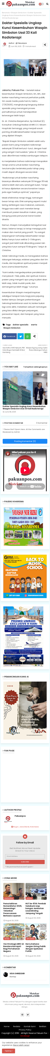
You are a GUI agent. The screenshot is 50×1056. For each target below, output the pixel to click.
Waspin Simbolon (18, 12)
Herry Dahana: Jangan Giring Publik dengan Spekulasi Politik (35, 947)
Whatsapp (27, 336)
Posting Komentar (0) (25, 441)
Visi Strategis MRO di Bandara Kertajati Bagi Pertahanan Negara (13, 947)
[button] (47, 4)
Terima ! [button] (8, 1051)
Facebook (11, 336)
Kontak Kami (29, 1026)
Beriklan (42, 1026)
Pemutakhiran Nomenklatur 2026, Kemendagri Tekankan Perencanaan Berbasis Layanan (12, 909)
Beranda (6, 12)
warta (34, 324)
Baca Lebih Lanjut (21, 1045)
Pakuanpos (20, 816)
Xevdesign (25, 1035)
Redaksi (16, 1026)
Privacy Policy (25, 1030)
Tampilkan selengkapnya (35, 367)
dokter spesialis (20, 324)
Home (6, 1026)
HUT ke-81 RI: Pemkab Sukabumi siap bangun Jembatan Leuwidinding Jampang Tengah (35, 908)
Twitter (20, 336)
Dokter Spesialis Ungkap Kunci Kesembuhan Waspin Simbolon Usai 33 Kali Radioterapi (24, 407)
